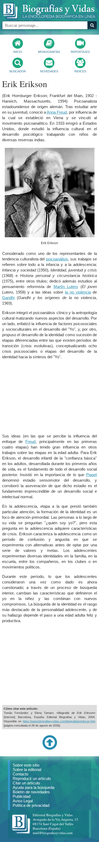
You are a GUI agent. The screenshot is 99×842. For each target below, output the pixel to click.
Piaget (91, 474)
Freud (30, 441)
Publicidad (21, 796)
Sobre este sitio (26, 765)
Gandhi (8, 297)
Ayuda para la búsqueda (33, 787)
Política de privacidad (31, 805)
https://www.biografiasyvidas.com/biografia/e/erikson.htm (59, 721)
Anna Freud (57, 112)
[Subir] (49, 748)
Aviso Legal (23, 801)
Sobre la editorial (27, 769)
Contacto (20, 774)
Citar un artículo (26, 783)
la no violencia (78, 292)
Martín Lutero (66, 286)
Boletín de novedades (31, 792)
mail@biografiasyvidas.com (53, 832)
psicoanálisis (57, 259)
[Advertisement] (49, 396)
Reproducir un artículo (32, 778)
